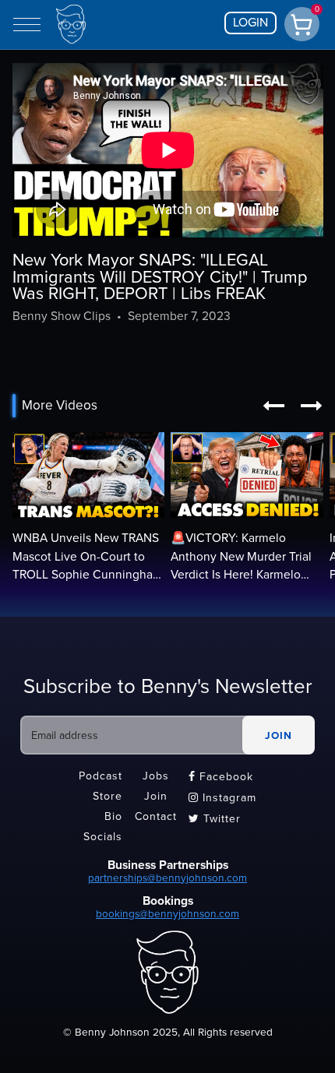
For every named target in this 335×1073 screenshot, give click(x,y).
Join (156, 796)
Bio (113, 816)
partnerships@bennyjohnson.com (167, 878)
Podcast (100, 776)
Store (107, 796)
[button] (273, 406)
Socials (102, 836)
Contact (156, 816)
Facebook (221, 776)
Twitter (215, 818)
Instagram (222, 797)
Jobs (156, 776)
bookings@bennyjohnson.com (167, 913)
